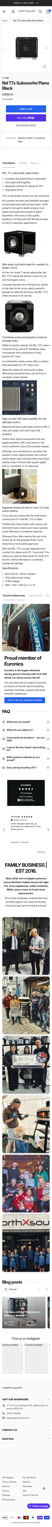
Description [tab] (9, 163)
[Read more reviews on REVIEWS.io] (26, 800)
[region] (26, 829)
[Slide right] (47, 48)
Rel (5, 77)
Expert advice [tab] (36, 595)
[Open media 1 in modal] (26, 48)
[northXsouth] (12, 1391)
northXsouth (22, 1522)
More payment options (26, 125)
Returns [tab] (35, 163)
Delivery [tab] (23, 163)
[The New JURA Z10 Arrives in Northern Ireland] (23, 1312)
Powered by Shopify (33, 1522)
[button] (4, 11)
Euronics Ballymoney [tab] (14, 595)
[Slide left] (5, 48)
